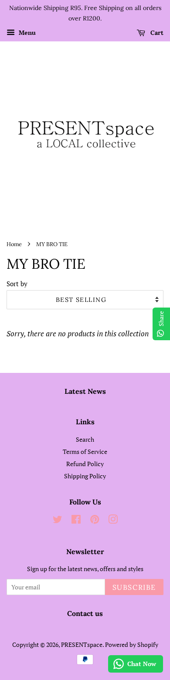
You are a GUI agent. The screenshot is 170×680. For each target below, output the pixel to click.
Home (14, 243)
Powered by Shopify (131, 644)
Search (85, 439)
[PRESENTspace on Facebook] (76, 521)
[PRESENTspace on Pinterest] (94, 521)
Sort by (17, 283)
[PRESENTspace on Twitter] (57, 521)
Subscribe (134, 587)
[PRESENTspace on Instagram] (113, 521)
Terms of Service (85, 451)
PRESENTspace (81, 644)
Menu (26, 32)
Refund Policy (85, 464)
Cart (156, 33)
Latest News (85, 391)
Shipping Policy (85, 476)
